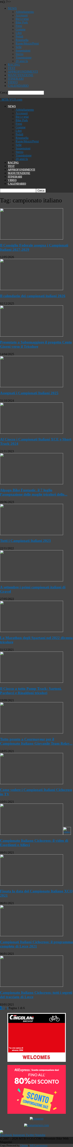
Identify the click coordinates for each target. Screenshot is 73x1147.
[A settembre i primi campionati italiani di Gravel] (31, 580)
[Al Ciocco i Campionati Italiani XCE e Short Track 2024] (31, 432)
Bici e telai (22, 19)
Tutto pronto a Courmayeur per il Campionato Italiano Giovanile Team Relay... (36, 741)
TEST (11, 68)
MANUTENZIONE (20, 75)
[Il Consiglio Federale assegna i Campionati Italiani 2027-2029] (31, 238)
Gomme (21, 29)
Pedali (19, 36)
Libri (19, 33)
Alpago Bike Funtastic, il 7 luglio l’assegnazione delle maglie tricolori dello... (33, 492)
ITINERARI (16, 78)
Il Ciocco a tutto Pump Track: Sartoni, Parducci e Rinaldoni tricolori (31, 691)
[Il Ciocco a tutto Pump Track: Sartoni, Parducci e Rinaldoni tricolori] (31, 681)
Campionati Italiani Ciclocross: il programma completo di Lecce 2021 (36, 944)
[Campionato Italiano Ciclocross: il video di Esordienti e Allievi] (35, 833)
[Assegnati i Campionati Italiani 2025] (31, 386)
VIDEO (13, 82)
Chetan (24, 1145)
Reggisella (22, 40)
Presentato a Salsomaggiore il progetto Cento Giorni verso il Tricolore (36, 344)
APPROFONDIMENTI (23, 71)
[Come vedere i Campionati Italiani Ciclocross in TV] (31, 783)
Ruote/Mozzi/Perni (27, 43)
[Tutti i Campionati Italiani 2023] (31, 534)
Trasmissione (24, 57)
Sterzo (19, 54)
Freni (19, 26)
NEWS (12, 8)
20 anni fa (22, 61)
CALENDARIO (18, 85)
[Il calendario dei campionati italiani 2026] (31, 289)
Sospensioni (23, 50)
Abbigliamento (25, 11)
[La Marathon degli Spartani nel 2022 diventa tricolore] (31, 631)
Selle (19, 47)
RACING (14, 64)
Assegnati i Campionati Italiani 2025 (29, 393)
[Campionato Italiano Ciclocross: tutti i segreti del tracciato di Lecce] (31, 985)
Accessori (22, 15)
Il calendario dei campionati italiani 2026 (32, 296)
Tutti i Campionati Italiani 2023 (25, 541)
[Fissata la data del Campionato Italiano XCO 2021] (31, 884)
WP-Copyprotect (38, 1145)
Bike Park (22, 22)
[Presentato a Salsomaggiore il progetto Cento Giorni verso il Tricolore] (31, 335)
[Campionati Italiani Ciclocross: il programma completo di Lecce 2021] (31, 935)
